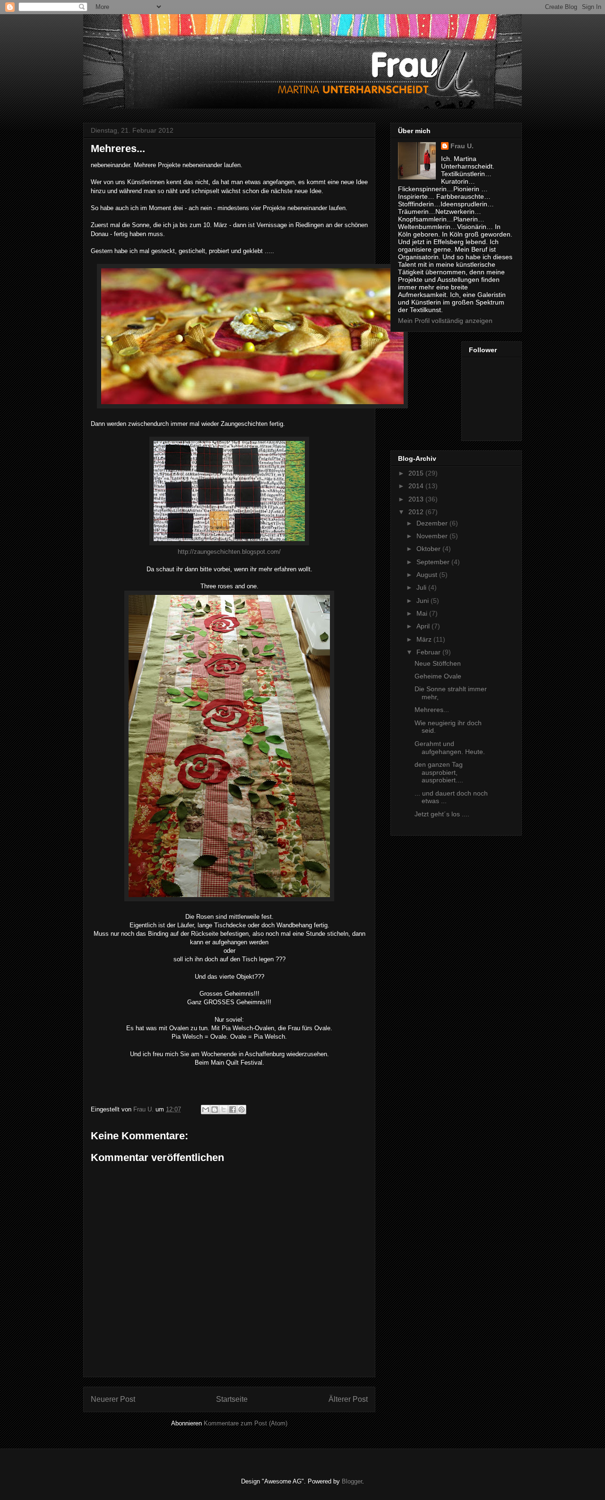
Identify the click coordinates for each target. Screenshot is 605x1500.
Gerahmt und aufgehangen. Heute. (450, 747)
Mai (422, 613)
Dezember (432, 523)
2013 (416, 499)
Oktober (429, 548)
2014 (416, 486)
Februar (429, 652)
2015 (416, 473)
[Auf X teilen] (223, 1109)
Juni (423, 600)
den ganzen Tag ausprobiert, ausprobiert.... (439, 772)
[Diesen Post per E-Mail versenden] (205, 1109)
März (424, 639)
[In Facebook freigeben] (232, 1109)
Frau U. (462, 146)
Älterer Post (348, 1399)
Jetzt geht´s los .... (442, 814)
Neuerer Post (113, 1399)
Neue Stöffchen (438, 663)
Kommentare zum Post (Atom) (245, 1423)
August (427, 574)
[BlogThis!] (214, 1109)
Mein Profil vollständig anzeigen (445, 320)
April (424, 626)
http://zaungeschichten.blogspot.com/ (229, 551)
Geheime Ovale (438, 676)
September (433, 562)
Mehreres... (432, 709)
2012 (416, 512)
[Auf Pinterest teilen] (241, 1109)
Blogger (352, 1481)
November (432, 536)
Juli (422, 587)
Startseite (232, 1399)
